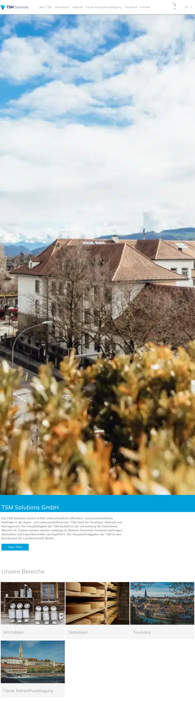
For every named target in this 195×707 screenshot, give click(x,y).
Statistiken (78, 632)
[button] (45, 7)
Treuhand (142, 632)
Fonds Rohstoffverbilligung (28, 690)
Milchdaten (14, 632)
